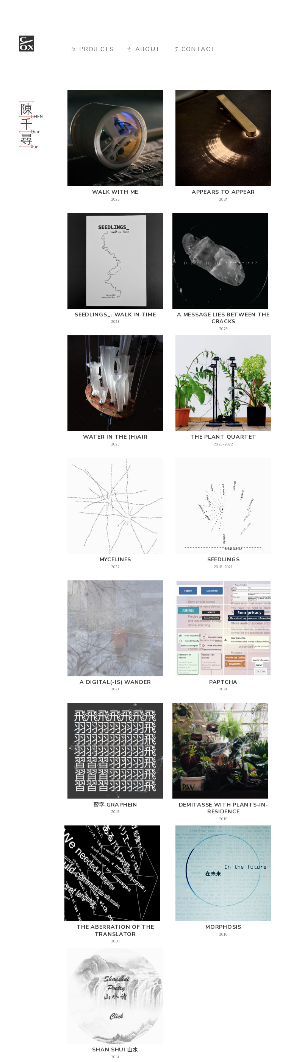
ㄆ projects (92, 49)
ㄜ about (144, 49)
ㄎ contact (194, 49)
